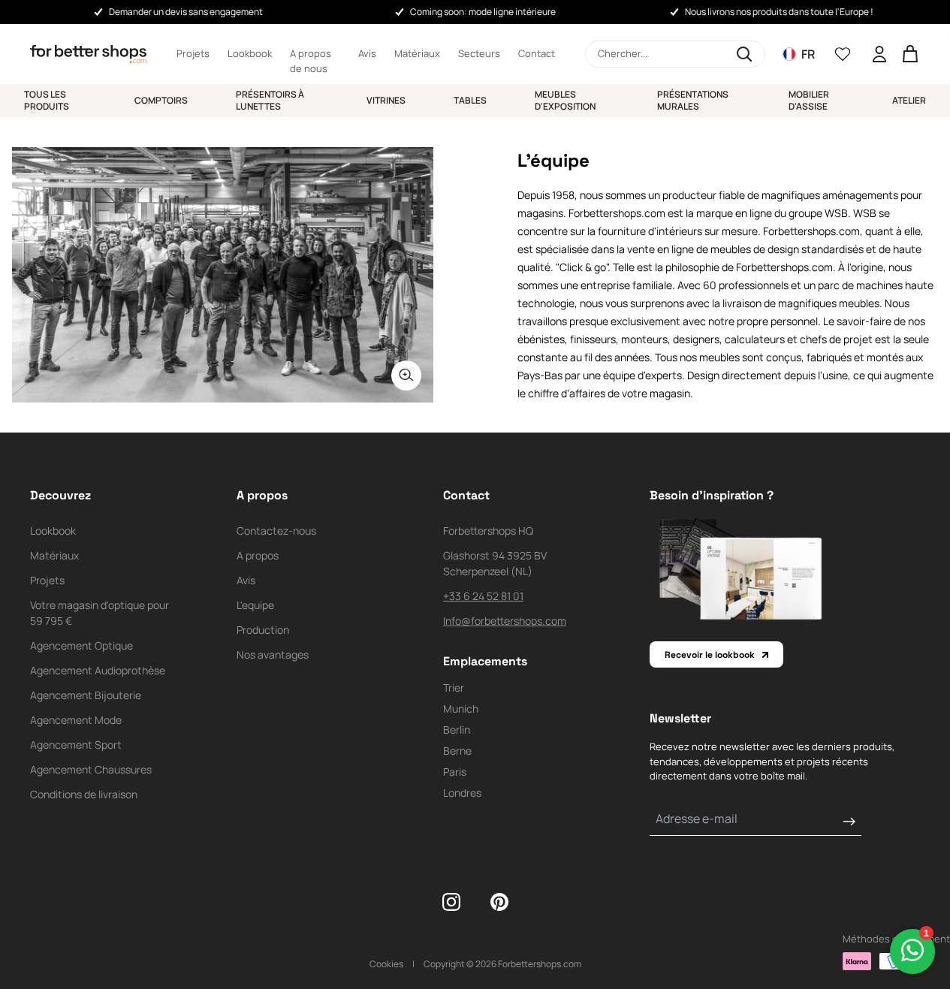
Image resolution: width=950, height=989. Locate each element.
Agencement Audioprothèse (97, 670)
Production (263, 630)
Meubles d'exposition (565, 100)
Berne (457, 750)
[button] (675, 54)
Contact (536, 53)
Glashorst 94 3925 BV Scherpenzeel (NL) (495, 563)
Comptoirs (161, 100)
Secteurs (479, 53)
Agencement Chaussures (91, 769)
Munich (460, 708)
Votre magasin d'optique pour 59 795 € (99, 613)
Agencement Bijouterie (85, 695)
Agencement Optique (81, 645)
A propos (258, 555)
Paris (454, 771)
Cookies (386, 963)
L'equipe (255, 605)
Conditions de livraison (83, 794)
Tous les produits (46, 100)
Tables (470, 100)
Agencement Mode (76, 720)
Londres (462, 792)
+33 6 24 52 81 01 (483, 596)
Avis (367, 53)
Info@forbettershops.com (504, 621)
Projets (193, 53)
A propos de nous (310, 54)
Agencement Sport (76, 744)
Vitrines (386, 100)
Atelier (909, 100)
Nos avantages (273, 654)
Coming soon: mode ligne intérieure (483, 11)
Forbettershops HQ (488, 530)
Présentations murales (692, 100)
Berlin (456, 729)
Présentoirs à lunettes (270, 100)
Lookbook (250, 53)
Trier (453, 687)
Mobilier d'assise (809, 100)
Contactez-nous (276, 530)
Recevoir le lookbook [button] (710, 655)
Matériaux (417, 53)
